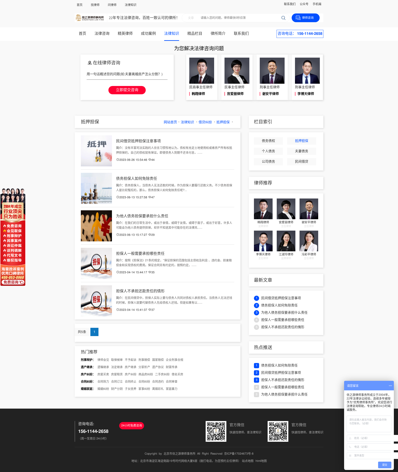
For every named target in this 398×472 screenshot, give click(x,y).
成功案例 (148, 34)
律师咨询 (308, 17)
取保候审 (117, 359)
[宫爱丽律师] (286, 208)
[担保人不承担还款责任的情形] (96, 300)
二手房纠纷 (162, 374)
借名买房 (177, 374)
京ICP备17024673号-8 (239, 453)
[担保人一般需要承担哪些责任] (96, 263)
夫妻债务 (301, 151)
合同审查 (171, 381)
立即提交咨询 (127, 90)
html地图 (261, 461)
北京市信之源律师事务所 (179, 453)
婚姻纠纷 (103, 388)
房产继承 (130, 367)
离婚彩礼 (158, 388)
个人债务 (268, 151)
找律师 (95, 5)
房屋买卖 (103, 374)
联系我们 (290, 4)
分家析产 (144, 367)
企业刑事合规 (174, 359)
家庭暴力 (171, 388)
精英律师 (125, 34)
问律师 (112, 5)
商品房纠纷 (145, 374)
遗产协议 (158, 367)
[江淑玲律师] (286, 241)
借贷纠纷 (205, 122)
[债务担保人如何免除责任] (96, 188)
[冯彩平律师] (309, 241)
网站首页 (170, 122)
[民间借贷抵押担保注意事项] (96, 150)
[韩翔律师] (263, 208)
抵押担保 (223, 122)
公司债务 (268, 161)
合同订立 (117, 381)
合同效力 (103, 381)
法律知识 (130, 5)
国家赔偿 (158, 359)
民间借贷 (301, 161)
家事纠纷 (144, 388)
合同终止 (130, 381)
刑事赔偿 (144, 359)
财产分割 (117, 388)
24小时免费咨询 (131, 425)
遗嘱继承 (103, 367)
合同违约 (158, 381)
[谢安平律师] (309, 208)
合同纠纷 (144, 381)
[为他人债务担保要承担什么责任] (96, 225)
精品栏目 (194, 34)
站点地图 (248, 461)
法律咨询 (102, 34)
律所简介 (218, 34)
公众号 (304, 4)
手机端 (317, 4)
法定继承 (117, 367)
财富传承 (171, 367)
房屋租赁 (117, 374)
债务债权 (268, 141)
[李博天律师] (263, 241)
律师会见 (103, 359)
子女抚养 (130, 388)
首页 (80, 5)
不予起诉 (130, 359)
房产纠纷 (130, 374)
